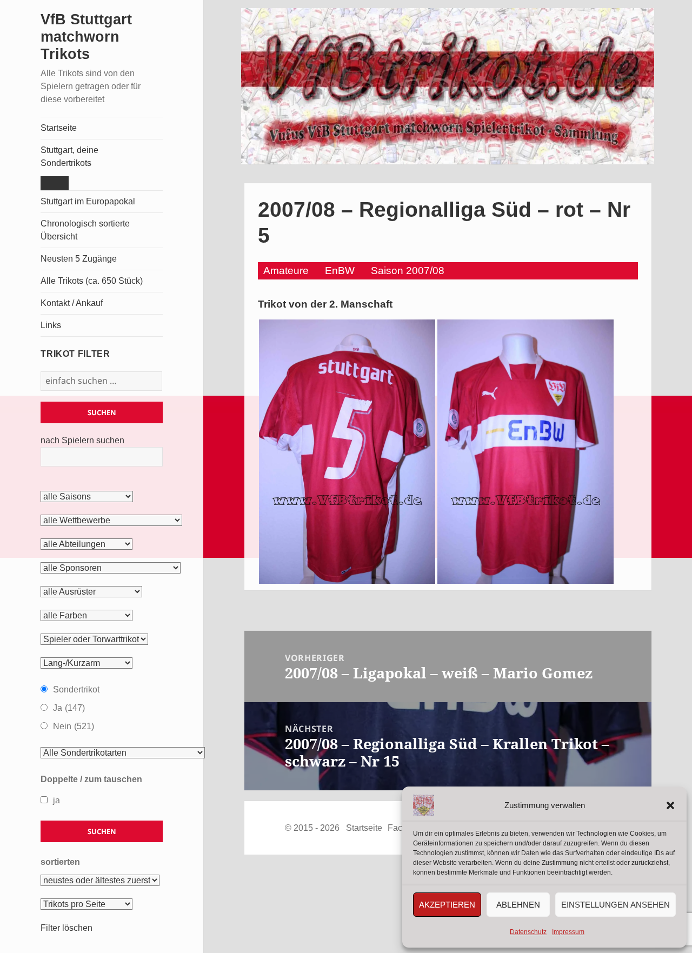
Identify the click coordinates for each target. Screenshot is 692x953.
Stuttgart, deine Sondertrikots (69, 156)
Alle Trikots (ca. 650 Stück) (92, 280)
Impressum (568, 932)
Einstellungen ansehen (615, 904)
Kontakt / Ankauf (72, 303)
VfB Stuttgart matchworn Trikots (86, 36)
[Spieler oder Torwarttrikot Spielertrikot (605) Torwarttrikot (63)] (94, 639)
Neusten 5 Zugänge (79, 258)
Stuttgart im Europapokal (88, 201)
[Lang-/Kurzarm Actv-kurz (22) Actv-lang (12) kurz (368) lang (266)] (86, 663)
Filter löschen (66, 927)
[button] (670, 805)
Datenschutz (528, 932)
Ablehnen (518, 904)
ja (56, 800)
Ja (69, 707)
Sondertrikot (76, 689)
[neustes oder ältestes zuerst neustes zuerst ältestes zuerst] (100, 880)
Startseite (59, 127)
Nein (73, 726)
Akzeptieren (447, 904)
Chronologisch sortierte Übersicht (85, 230)
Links (51, 325)
